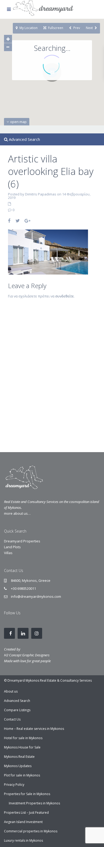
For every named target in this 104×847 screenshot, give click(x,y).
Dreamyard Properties (22, 541)
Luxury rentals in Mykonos (23, 840)
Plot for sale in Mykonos (22, 775)
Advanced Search (17, 700)
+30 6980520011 (23, 588)
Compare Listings (17, 710)
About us (11, 691)
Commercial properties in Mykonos (30, 831)
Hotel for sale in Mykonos (23, 738)
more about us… (17, 513)
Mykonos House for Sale (22, 747)
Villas (8, 552)
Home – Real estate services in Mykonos (34, 728)
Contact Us (12, 719)
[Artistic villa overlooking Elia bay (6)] (48, 251)
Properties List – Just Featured (26, 812)
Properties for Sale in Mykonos (27, 794)
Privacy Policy (14, 784)
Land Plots (12, 547)
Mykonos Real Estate (19, 756)
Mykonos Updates (17, 766)
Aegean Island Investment (23, 822)
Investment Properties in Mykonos (34, 803)
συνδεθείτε (64, 296)
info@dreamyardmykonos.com (36, 596)
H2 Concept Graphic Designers (27, 655)
